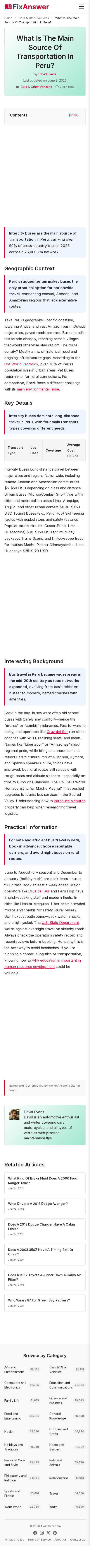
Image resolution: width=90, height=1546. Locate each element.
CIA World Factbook (21, 364)
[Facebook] (35, 1533)
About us (60, 1539)
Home (8, 18)
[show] (73, 115)
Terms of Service (39, 1539)
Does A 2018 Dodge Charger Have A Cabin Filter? (41, 1226)
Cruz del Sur (57, 731)
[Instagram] (42, 1533)
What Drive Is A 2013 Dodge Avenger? (38, 1204)
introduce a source (69, 801)
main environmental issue (38, 389)
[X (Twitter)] (48, 1533)
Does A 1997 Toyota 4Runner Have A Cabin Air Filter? (44, 1277)
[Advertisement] (45, 177)
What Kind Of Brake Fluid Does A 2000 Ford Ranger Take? (42, 1180)
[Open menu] (81, 6)
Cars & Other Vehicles (34, 18)
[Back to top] (80, 1538)
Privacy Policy (14, 1539)
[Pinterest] (55, 1533)
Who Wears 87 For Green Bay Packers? (39, 1300)
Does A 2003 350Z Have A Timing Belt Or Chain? (40, 1252)
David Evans (47, 74)
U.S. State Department (60, 922)
